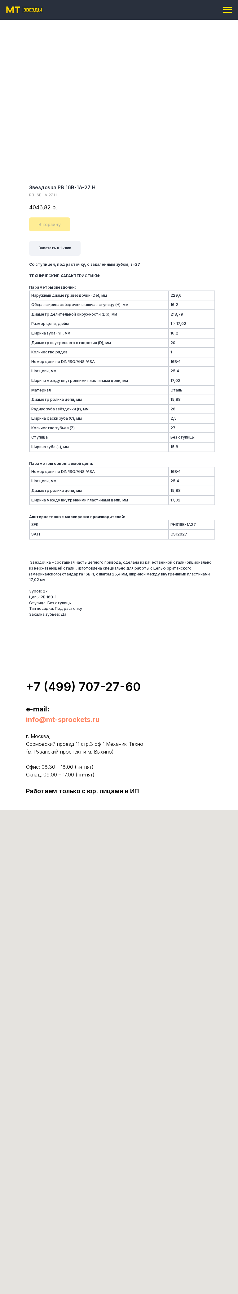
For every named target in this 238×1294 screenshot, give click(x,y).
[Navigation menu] (227, 10)
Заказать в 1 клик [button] (54, 248)
